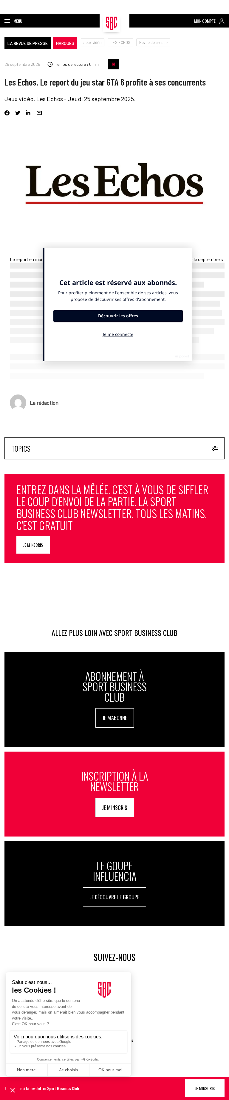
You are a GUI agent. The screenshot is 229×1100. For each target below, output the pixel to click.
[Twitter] (17, 112)
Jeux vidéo (92, 42)
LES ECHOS (120, 42)
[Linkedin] (28, 112)
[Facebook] (7, 112)
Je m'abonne (114, 718)
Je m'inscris (33, 545)
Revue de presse (153, 42)
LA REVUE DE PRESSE (27, 43)
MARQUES (65, 43)
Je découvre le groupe (114, 897)
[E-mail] (39, 112)
